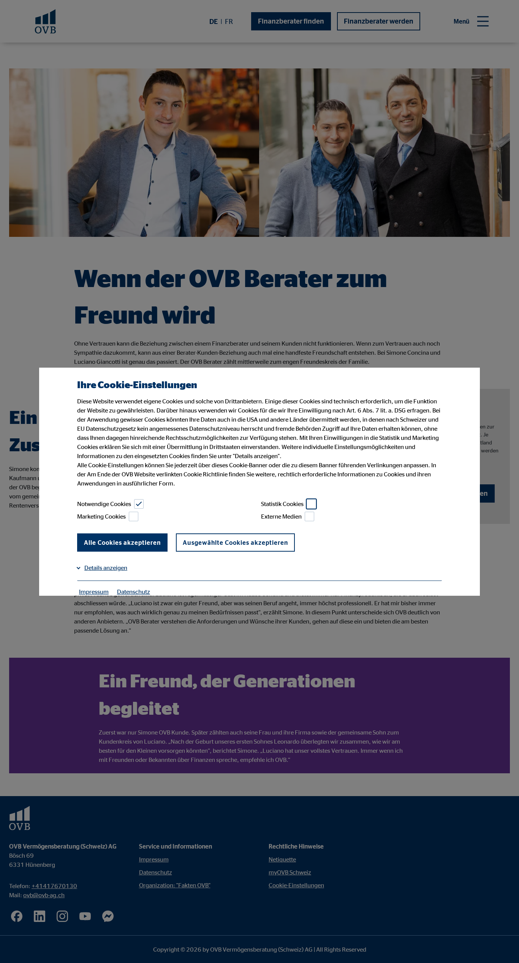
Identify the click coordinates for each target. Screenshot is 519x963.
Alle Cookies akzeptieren (122, 542)
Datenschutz (133, 591)
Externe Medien (281, 516)
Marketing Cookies (101, 516)
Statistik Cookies (282, 503)
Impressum (94, 591)
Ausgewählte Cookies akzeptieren (235, 542)
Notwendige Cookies (104, 503)
